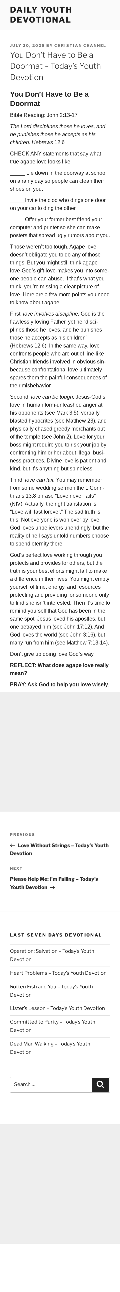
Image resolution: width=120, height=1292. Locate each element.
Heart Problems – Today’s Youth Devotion (58, 973)
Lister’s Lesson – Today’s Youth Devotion (57, 1008)
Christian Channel (80, 45)
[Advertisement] (60, 752)
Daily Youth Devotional (41, 15)
